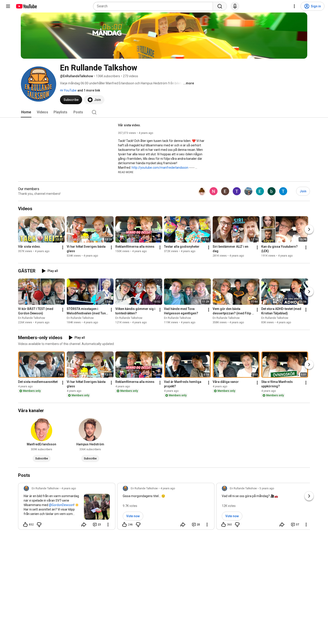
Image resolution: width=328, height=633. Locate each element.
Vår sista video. (129, 125)
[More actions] (62, 247)
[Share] (83, 524)
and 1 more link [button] (88, 90)
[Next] (309, 229)
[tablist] (164, 112)
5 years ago (266, 488)
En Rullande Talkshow (31, 318)
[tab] (26, 112)
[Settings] (294, 6)
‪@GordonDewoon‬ (61, 505)
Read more (125, 172)
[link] (67, 507)
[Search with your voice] (234, 6)
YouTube (70, 90)
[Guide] (8, 6)
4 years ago (68, 488)
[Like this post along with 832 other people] (25, 524)
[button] (125, 172)
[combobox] (154, 6)
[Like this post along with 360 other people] (223, 524)
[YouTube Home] (26, 6)
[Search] (220, 6)
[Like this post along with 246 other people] (124, 524)
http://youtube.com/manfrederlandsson (160, 167)
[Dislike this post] (39, 524)
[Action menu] (108, 524)
